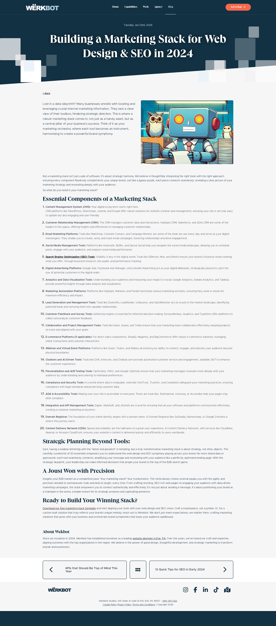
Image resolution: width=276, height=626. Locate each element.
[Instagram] (185, 589)
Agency (158, 7)
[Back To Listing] (138, 570)
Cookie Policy (110, 605)
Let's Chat (236, 7)
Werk (146, 7)
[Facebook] (195, 589)
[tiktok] (216, 589)
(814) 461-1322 (169, 601)
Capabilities (130, 7)
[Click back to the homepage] (42, 7)
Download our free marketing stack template (69, 508)
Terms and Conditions (143, 605)
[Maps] (227, 589)
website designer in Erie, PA (149, 538)
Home (115, 7)
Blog (170, 7)
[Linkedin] (205, 589)
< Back (46, 93)
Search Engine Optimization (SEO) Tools (70, 257)
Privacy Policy (124, 605)
